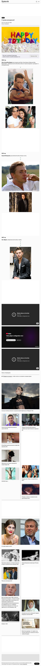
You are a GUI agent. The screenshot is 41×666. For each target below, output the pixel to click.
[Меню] (38, 1)
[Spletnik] (5, 2)
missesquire (7, 372)
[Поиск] (36, 1)
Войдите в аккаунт (7, 376)
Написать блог (33, 56)
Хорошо (36, 663)
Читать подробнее (23, 664)
